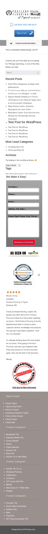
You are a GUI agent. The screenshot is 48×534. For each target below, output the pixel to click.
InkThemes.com (28, 529)
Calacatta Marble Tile (14, 437)
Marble (9, 484)
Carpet (9, 444)
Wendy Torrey (12, 295)
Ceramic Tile (11, 450)
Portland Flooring (26, 321)
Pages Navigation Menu (26, 43)
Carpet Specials (12, 447)
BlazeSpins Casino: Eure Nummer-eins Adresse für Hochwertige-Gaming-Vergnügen (23, 115)
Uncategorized (14, 146)
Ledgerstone (11, 475)
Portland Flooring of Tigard (17, 302)
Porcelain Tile (11, 503)
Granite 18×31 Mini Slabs (16, 456)
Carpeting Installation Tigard (17, 412)
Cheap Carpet (11, 419)
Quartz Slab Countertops (16, 506)
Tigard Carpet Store (14, 406)
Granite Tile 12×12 (13, 468)
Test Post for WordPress (18, 127)
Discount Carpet (12, 409)
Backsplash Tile (12, 434)
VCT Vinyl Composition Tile (17, 518)
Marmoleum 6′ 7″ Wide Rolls (17, 487)
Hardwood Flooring (14, 472)
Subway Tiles (11, 509)
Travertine (10, 515)
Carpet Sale (10, 422)
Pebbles (9, 491)
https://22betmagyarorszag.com (15, 174)
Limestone (10, 478)
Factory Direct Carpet (14, 416)
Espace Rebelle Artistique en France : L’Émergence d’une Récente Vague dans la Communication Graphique (24, 99)
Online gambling (14, 150)
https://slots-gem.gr (31, 174)
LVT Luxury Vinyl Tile (14, 481)
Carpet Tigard (11, 403)
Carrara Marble (12, 440)
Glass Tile (10, 453)
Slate (8, 512)
